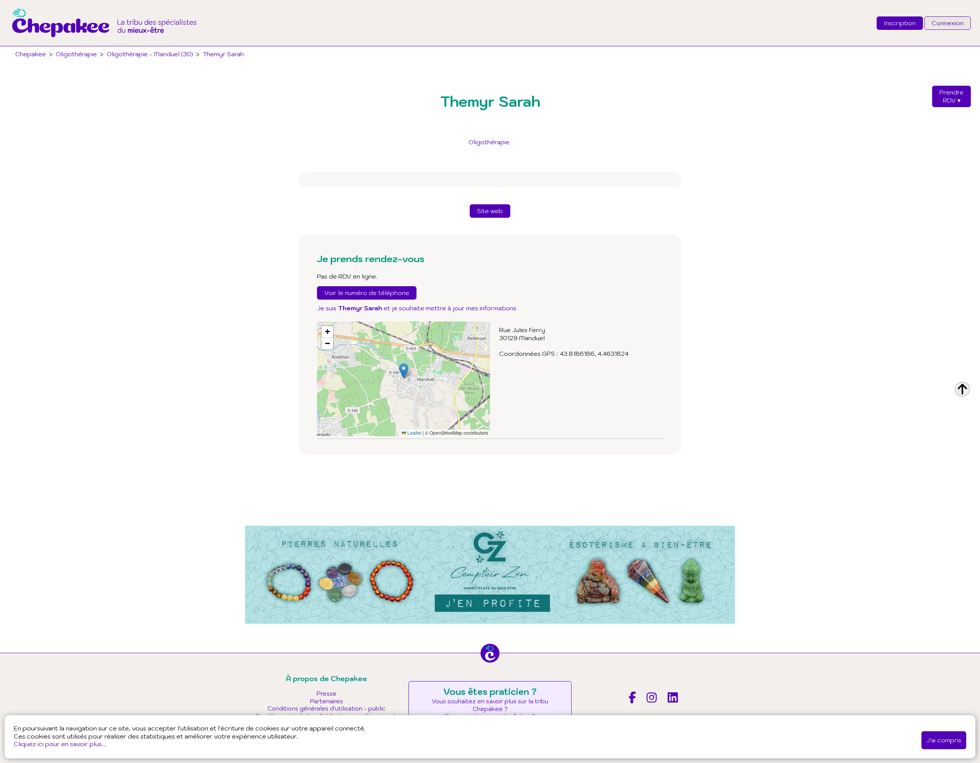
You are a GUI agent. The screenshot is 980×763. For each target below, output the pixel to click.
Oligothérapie (489, 142)
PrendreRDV (951, 96)
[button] (403, 371)
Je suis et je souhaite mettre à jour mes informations (416, 308)
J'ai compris (943, 740)
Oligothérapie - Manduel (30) (150, 54)
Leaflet (413, 432)
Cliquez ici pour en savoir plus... (60, 744)
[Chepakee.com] (104, 43)
